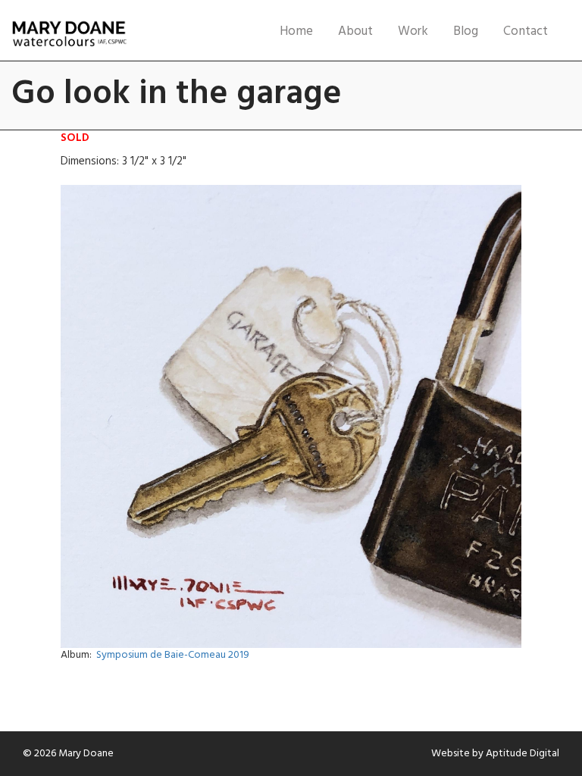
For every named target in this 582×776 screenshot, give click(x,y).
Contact (525, 31)
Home (296, 31)
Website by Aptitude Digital (495, 753)
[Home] (69, 34)
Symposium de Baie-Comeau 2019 (172, 655)
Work (413, 31)
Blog (465, 31)
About (355, 31)
